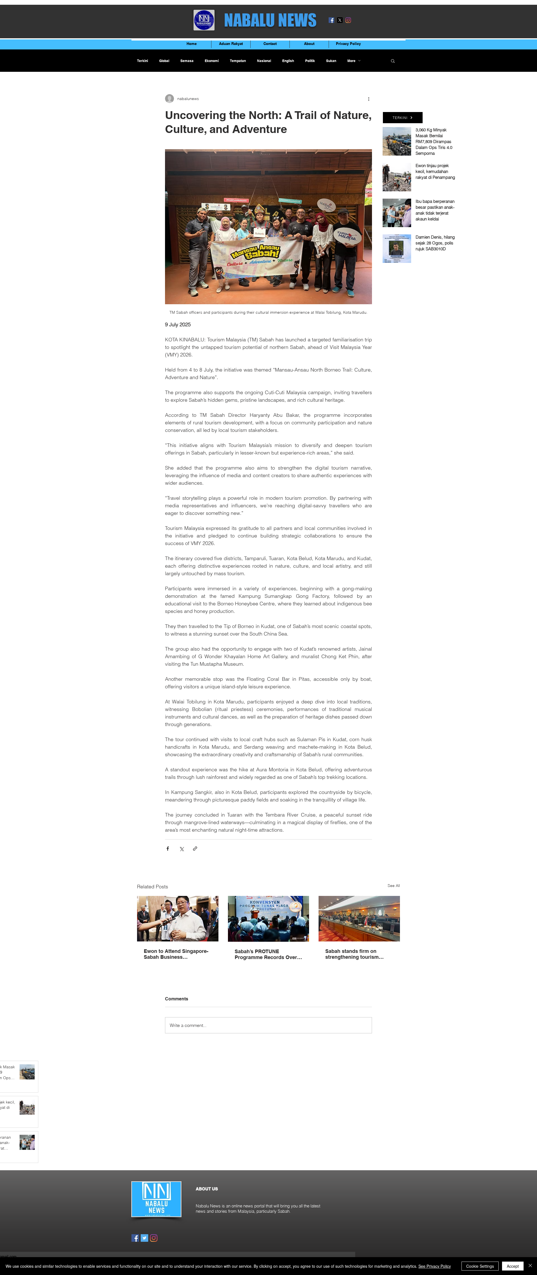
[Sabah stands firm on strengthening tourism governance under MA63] (359, 918)
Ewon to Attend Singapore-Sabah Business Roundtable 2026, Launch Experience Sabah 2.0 (176, 954)
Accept (513, 1266)
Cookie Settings (480, 1266)
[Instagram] (348, 20)
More (351, 61)
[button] (392, 60)
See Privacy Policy (434, 1266)
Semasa (187, 61)
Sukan (331, 61)
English (288, 61)
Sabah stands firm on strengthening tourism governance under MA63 (354, 954)
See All (394, 885)
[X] (340, 20)
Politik (310, 61)
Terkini (142, 61)
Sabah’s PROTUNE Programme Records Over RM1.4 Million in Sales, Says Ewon (268, 954)
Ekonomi (212, 61)
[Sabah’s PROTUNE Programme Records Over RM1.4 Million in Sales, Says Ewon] (268, 919)
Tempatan (238, 61)
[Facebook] (331, 20)
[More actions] (368, 98)
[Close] (530, 1266)
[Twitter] (144, 1238)
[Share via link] (195, 848)
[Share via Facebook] (167, 848)
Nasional (264, 61)
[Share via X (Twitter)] (181, 848)
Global (164, 61)
